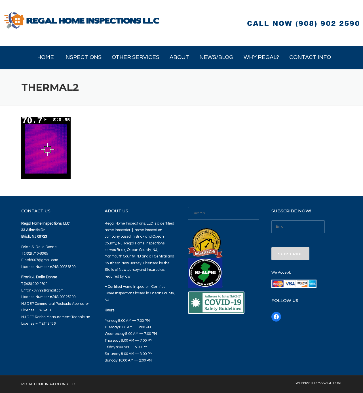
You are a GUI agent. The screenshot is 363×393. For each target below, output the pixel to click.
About (179, 57)
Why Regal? (261, 57)
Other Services (135, 57)
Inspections (83, 57)
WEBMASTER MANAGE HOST (319, 383)
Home (45, 57)
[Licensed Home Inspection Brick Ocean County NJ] (82, 23)
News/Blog (216, 57)
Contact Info (310, 57)
